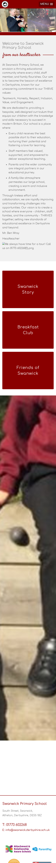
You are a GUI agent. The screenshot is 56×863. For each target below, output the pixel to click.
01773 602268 (16, 825)
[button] (46, 4)
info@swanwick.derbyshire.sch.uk (27, 830)
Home (5, 4)
